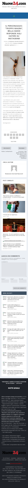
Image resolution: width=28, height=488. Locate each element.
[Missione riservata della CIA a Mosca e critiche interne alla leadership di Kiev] (5, 322)
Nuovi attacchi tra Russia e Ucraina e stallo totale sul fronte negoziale (16, 314)
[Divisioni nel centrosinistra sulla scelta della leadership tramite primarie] (5, 338)
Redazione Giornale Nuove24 (16, 41)
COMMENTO (4, 262)
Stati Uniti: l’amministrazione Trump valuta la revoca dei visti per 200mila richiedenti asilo (15, 372)
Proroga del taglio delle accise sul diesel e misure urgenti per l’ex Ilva (16, 330)
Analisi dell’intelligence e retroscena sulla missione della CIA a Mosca (15, 306)
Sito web (21, 279)
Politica (15, 341)
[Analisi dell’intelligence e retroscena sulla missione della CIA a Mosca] (5, 306)
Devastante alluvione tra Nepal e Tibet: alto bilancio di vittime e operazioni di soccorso (16, 298)
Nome (3, 279)
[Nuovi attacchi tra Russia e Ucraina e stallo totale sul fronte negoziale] (5, 314)
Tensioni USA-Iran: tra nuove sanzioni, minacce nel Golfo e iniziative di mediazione (15, 364)
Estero (15, 301)
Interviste (7, 45)
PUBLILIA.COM (14, 461)
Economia (16, 333)
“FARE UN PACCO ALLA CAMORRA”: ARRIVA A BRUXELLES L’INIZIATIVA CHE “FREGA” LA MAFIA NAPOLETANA (13, 245)
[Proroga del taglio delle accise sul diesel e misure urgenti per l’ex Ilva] (5, 330)
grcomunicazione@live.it (16, 463)
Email (12, 279)
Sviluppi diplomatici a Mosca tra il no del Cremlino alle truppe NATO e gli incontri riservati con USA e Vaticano (15, 355)
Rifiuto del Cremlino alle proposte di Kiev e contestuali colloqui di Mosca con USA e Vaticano (16, 346)
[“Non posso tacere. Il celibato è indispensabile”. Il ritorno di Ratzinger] (14, 189)
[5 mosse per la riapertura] (14, 207)
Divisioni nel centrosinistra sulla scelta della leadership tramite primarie (15, 338)
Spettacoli (12, 45)
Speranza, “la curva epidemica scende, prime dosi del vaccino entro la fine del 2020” (14, 235)
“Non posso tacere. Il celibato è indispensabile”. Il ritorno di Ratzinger (13, 196)
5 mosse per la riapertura (10, 214)
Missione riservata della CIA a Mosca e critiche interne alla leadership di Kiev (15, 322)
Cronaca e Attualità (17, 43)
